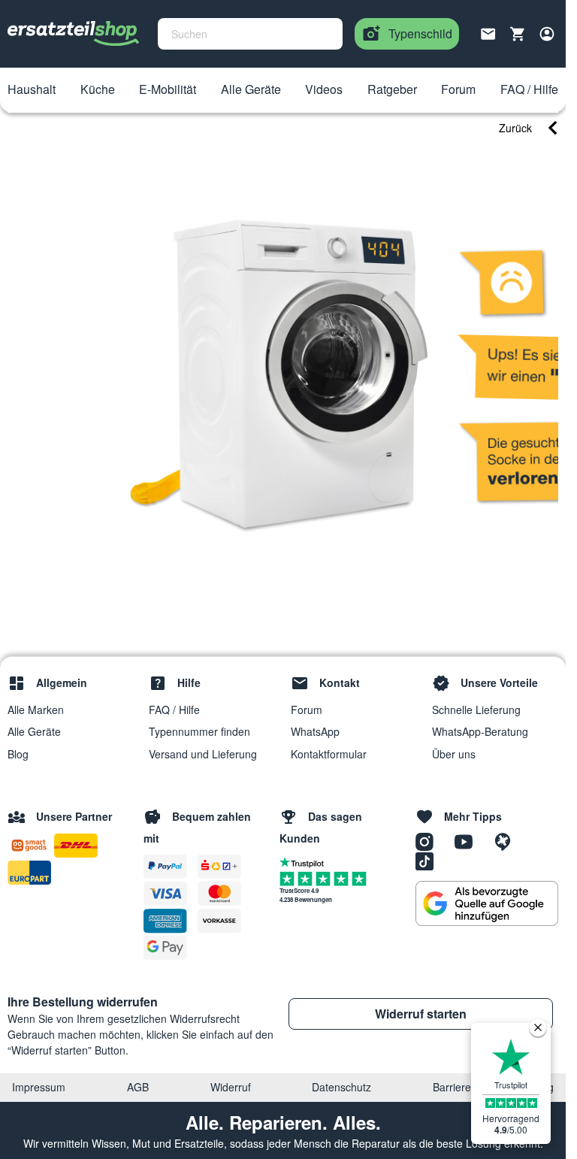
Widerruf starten (421, 1013)
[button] (32, 90)
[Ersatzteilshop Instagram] (429, 841)
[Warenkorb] (517, 34)
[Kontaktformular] (488, 32)
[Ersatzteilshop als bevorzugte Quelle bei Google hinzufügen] (486, 903)
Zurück (515, 127)
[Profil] (547, 34)
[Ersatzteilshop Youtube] (469, 841)
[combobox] (250, 34)
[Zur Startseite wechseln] (74, 34)
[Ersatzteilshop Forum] (506, 841)
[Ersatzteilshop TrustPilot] (305, 861)
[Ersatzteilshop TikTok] (428, 860)
